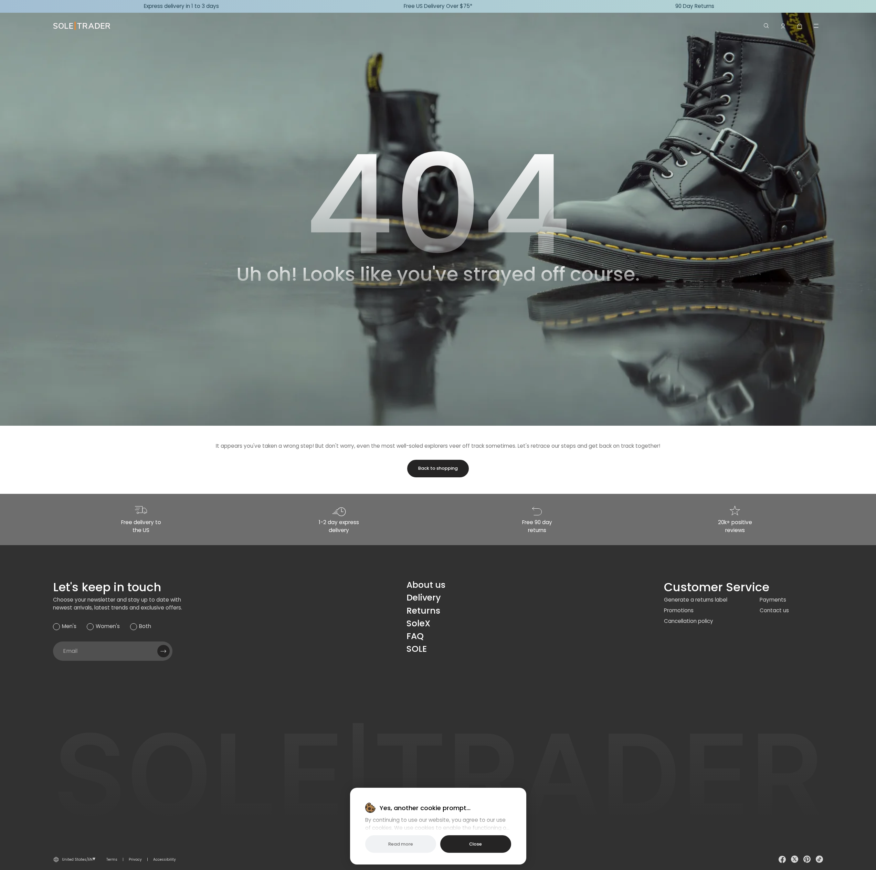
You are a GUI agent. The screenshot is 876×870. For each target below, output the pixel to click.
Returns (423, 611)
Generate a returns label (695, 599)
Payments (773, 599)
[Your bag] (799, 26)
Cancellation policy (688, 621)
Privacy (135, 859)
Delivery (424, 598)
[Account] (783, 26)
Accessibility (164, 859)
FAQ (415, 636)
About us (426, 585)
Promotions (679, 610)
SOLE (417, 649)
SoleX (418, 623)
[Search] (766, 26)
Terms (111, 859)
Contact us (774, 610)
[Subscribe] (163, 651)
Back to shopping (438, 468)
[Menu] (816, 26)
